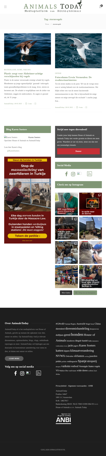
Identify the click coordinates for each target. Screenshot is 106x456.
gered (67, 334)
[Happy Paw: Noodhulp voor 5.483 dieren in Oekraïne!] (66, 252)
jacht (70, 345)
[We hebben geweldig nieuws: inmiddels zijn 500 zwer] (66, 204)
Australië (80, 323)
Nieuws (27, 70)
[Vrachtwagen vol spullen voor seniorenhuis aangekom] (66, 276)
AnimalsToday (8, 103)
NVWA (60, 356)
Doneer (78, 151)
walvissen (72, 371)
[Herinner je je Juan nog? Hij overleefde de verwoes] (90, 252)
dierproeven (94, 329)
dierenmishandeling (77, 328)
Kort (19, 70)
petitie (58, 361)
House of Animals (19, 141)
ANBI (90, 386)
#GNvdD (60, 323)
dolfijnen (59, 335)
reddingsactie (72, 361)
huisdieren (71, 341)
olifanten (79, 355)
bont (92, 324)
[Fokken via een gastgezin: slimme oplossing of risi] (66, 228)
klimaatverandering (82, 350)
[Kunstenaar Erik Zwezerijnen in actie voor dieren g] (90, 204)
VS (57, 370)
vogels (97, 366)
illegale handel (81, 341)
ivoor (65, 346)
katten (59, 350)
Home (47, 24)
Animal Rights (70, 324)
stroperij (92, 361)
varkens (65, 366)
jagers (76, 346)
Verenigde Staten (86, 366)
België (88, 324)
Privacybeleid (61, 386)
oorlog (87, 356)
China (98, 323)
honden (77, 334)
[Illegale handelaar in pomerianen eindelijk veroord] (90, 276)
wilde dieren (82, 370)
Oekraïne (69, 356)
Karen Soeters (34, 137)
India (90, 341)
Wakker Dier (63, 371)
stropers (58, 366)
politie (64, 362)
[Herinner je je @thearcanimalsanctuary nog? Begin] (90, 228)
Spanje (82, 361)
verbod (74, 366)
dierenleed (60, 329)
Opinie (58, 73)
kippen (67, 351)
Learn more (14, 358)
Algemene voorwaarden (77, 386)
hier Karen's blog (15, 147)
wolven (90, 371)
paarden (93, 356)
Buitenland (10, 70)
